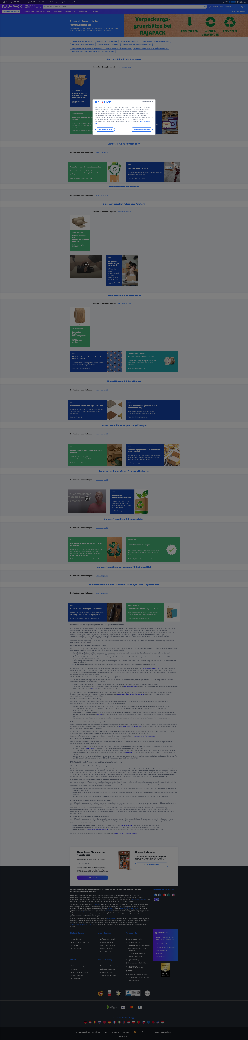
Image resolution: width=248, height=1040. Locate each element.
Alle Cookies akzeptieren (141, 129)
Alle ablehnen (146, 101)
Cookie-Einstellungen (105, 129)
